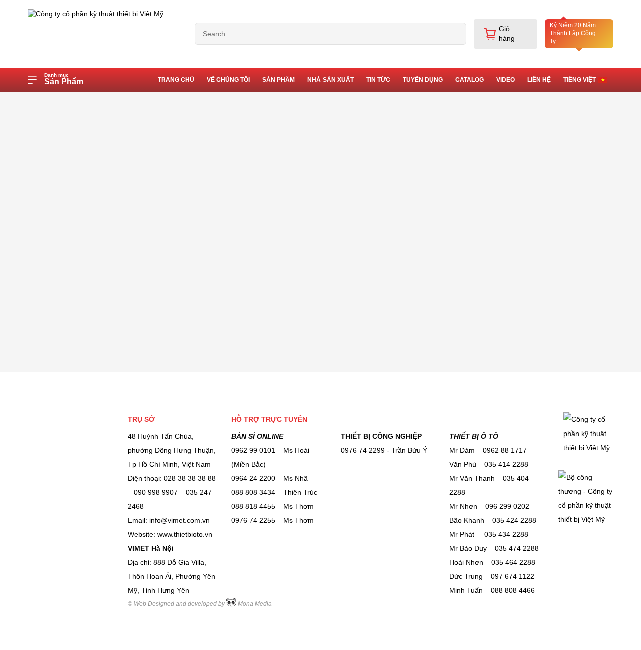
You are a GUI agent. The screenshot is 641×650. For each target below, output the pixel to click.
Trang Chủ (176, 79)
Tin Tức (378, 79)
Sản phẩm (278, 79)
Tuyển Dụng (423, 79)
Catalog (469, 79)
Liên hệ (539, 79)
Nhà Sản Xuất (330, 79)
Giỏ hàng (507, 34)
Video (505, 79)
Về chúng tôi (228, 79)
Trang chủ (94, 102)
